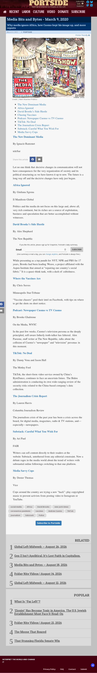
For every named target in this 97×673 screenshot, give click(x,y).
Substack (29, 515)
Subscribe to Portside (48, 523)
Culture (38, 11)
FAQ (62, 669)
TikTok (70, 511)
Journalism (15, 515)
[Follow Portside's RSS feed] (91, 6)
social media (16, 507)
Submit (84, 669)
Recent (14, 11)
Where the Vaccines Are (27, 278)
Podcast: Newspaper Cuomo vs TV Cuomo (37, 310)
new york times (61, 507)
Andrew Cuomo (55, 511)
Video (51, 11)
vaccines (39, 511)
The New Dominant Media (28, 137)
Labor (26, 11)
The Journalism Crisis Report (33, 125)
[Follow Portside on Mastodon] (87, 6)
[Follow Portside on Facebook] (88, 2)
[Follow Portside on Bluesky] (91, 2)
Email (19, 249)
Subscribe (78, 11)
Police (41, 515)
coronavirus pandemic (20, 511)
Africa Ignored (21, 185)
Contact (72, 669)
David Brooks (43, 507)
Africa (29, 507)
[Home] (48, 2)
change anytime (52, 254)
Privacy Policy (49, 669)
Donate (63, 11)
